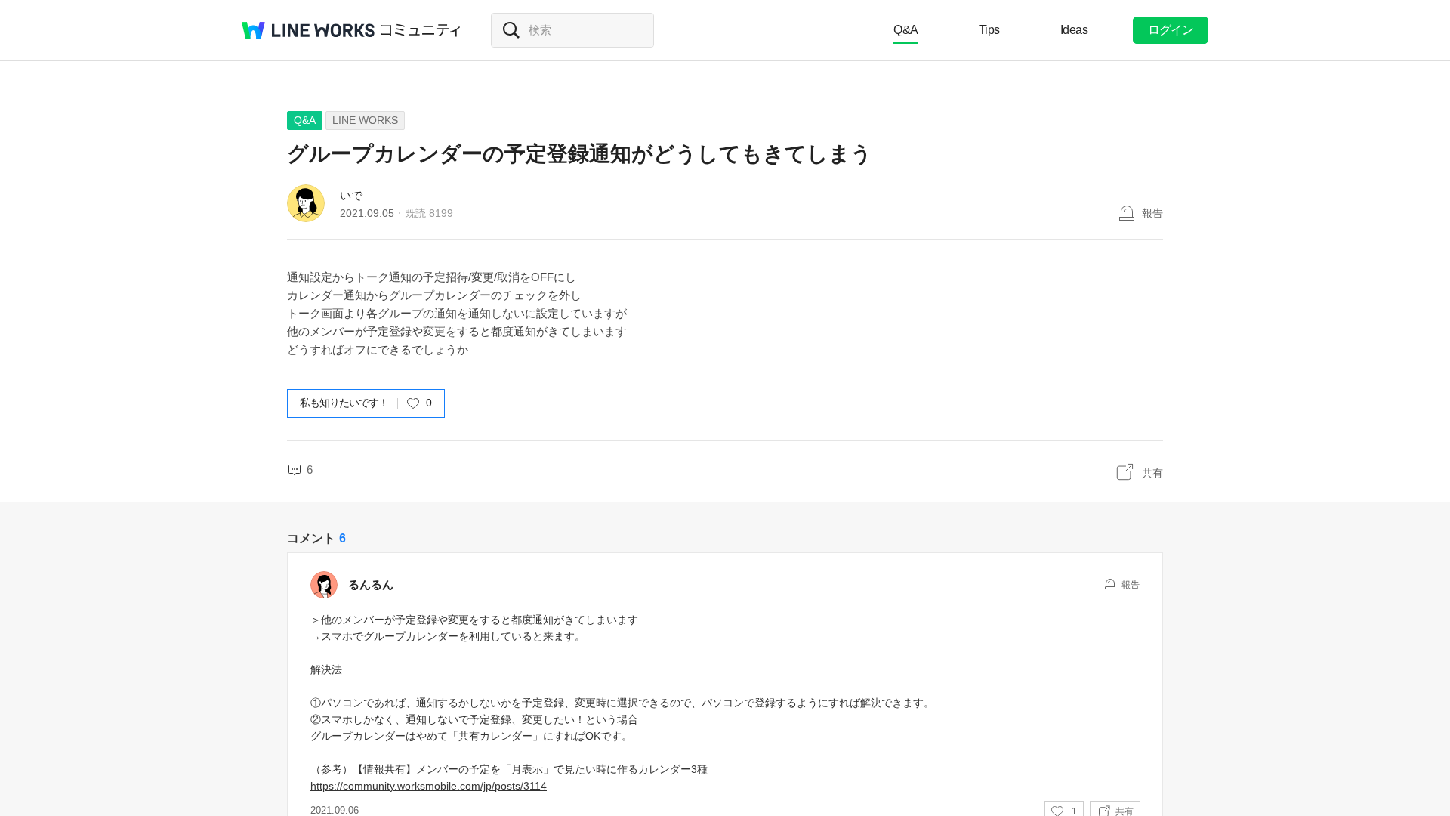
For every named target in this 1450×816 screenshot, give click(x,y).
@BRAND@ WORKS (308, 30)
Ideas (1074, 29)
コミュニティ (421, 30)
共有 (1152, 473)
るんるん (370, 584)
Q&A (905, 29)
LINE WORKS (365, 120)
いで (351, 195)
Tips (989, 29)
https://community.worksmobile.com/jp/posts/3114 (428, 786)
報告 (1152, 213)
